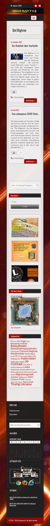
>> (30, 100)
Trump (15, 384)
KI (31, 365)
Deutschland (30, 354)
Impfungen (15, 362)
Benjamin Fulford (19, 343)
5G (12, 341)
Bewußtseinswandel (21, 348)
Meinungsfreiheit (17, 372)
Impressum (14, 411)
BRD (34, 349)
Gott (34, 356)
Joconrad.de (16, 328)
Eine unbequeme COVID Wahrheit (26, 114)
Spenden (13, 415)
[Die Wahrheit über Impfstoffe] (18, 56)
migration (15, 377)
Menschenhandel (30, 372)
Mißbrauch (23, 377)
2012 (15, 341)
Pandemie (15, 379)
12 (20, 450)
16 (38, 450)
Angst (23, 341)
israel (22, 362)
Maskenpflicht (25, 370)
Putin (22, 379)
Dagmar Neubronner (24, 352)
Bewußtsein (19, 346)
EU (17, 356)
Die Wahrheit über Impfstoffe (25, 46)
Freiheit (21, 356)
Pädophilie (28, 379)
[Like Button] (14, 92)
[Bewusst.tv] (24, 11)
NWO (30, 377)
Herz (18, 359)
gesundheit (28, 356)
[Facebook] (39, 5)
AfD (18, 341)
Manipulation (15, 370)
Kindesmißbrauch (17, 367)
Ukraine (26, 384)
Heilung (14, 359)
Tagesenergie (28, 382)
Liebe (26, 367)
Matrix (33, 370)
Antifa (28, 341)
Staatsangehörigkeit (16, 382)
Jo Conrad (20, 362)
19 (20, 453)
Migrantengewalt (24, 374)
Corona (23, 351)
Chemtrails (15, 351)
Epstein (13, 356)
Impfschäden (28, 358)
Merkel (13, 375)
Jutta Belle (26, 365)
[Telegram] (36, 5)
